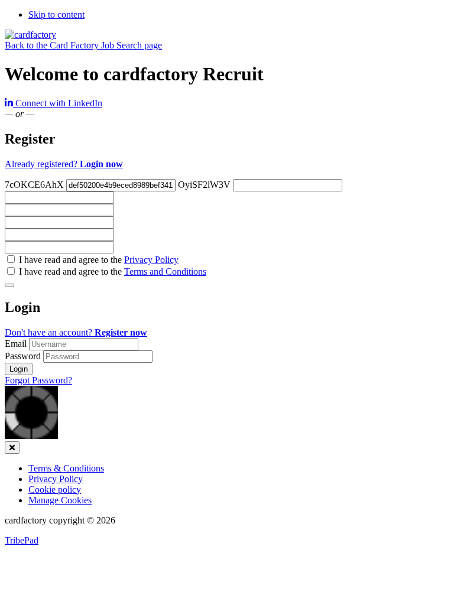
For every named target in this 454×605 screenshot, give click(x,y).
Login (18, 369)
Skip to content (56, 14)
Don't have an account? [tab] (76, 332)
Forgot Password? (38, 380)
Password (24, 356)
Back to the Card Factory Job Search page (83, 45)
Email (17, 344)
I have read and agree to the (98, 260)
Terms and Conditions (165, 271)
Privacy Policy (151, 260)
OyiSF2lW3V (204, 185)
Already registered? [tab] (64, 164)
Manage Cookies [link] (60, 500)
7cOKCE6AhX (34, 185)
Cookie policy (54, 489)
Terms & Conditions (66, 468)
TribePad (21, 540)
